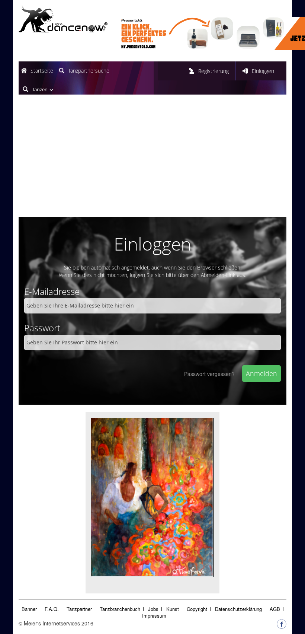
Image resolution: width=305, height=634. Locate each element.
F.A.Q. (52, 608)
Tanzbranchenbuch (120, 608)
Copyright (197, 608)
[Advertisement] (152, 161)
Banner (29, 608)
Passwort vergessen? (209, 373)
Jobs (153, 608)
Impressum (154, 615)
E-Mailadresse (52, 291)
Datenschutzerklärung (238, 608)
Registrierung (213, 70)
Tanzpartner (79, 608)
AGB (275, 608)
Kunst (172, 608)
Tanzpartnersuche (88, 70)
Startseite (41, 70)
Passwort (42, 328)
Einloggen (263, 70)
